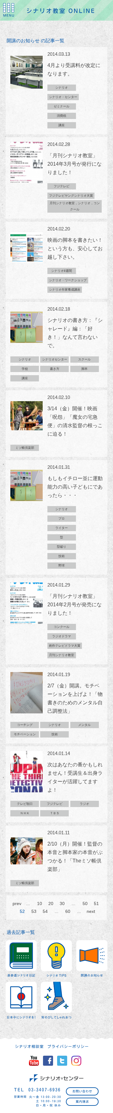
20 (50, 903)
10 (39, 903)
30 (62, 903)
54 (45, 911)
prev (17, 903)
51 (96, 903)
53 (33, 911)
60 (67, 911)
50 (85, 903)
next (91, 911)
